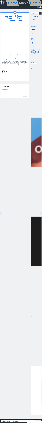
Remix (32, 42)
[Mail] (38, 16)
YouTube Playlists (33, 26)
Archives (32, 62)
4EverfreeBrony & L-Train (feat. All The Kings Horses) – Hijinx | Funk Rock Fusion (36, 49)
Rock (32, 37)
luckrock (13, 78)
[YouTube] (37, 16)
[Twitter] (34, 16)
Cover (32, 43)
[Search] (40, 13)
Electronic (20, 78)
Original (3, 79)
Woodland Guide (11, 59)
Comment (25, 95)
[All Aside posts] (14, 12)
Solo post (16, 417)
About (32, 20)
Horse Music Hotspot (34, 25)
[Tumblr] (35, 16)
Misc (23, 78)
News (32, 33)
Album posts (33, 32)
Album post (22, 417)
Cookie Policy (16, 421)
